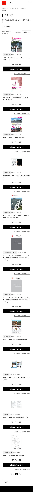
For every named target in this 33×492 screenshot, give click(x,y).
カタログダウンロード (17, 69)
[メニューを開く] (30, 3)
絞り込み (8, 26)
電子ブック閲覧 (16, 64)
